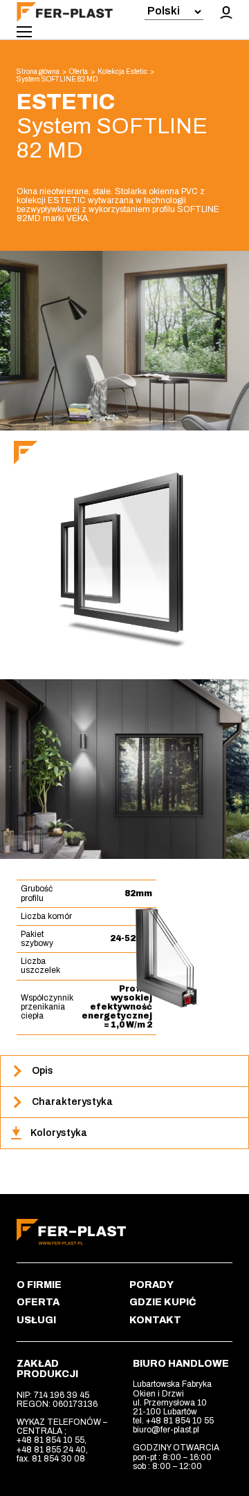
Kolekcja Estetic (122, 71)
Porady (151, 1285)
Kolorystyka (58, 1133)
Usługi (36, 1320)
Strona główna (38, 71)
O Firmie (39, 1285)
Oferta (78, 71)
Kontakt (155, 1320)
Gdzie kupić (162, 1302)
